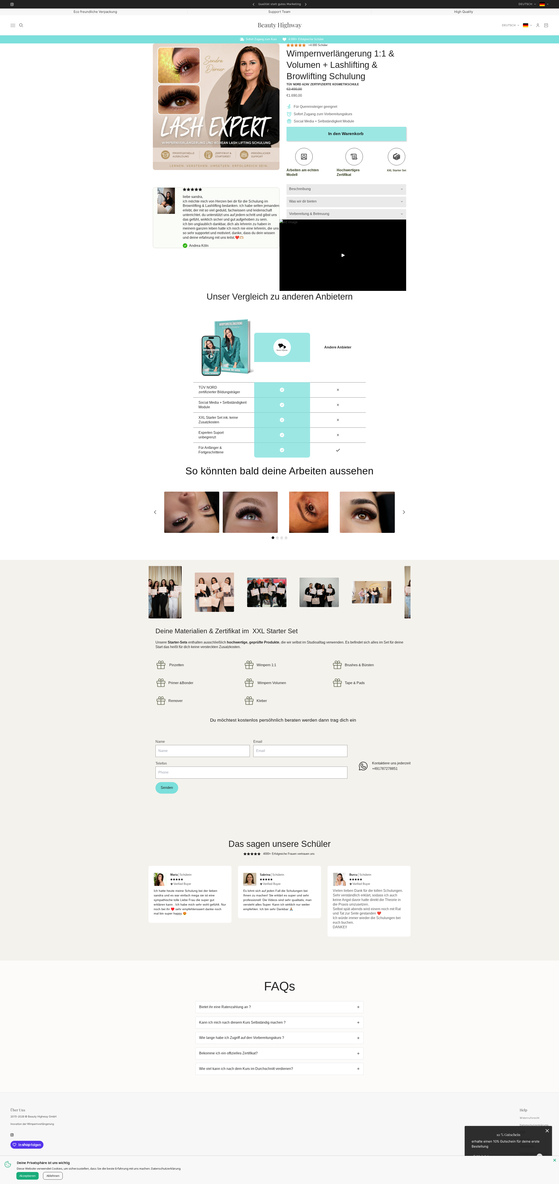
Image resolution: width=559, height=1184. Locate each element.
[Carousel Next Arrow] (404, 512)
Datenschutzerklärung (534, 1125)
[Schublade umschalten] (12, 25)
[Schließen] (547, 1131)
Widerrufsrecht (530, 1118)
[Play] (343, 255)
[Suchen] (21, 25)
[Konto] (537, 25)
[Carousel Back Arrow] (155, 512)
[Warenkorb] (546, 25)
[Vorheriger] (253, 4)
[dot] (273, 537)
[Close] (554, 1160)
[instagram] (12, 4)
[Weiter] (306, 4)
